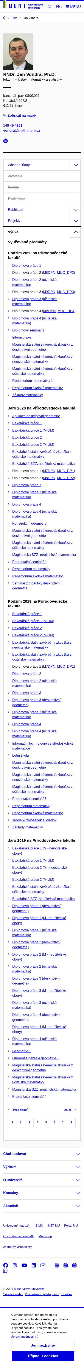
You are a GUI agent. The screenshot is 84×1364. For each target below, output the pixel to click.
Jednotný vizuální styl (17, 1246)
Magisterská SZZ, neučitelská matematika (44, 555)
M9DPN (49, 292)
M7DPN (49, 471)
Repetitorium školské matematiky (37, 388)
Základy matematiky (27, 395)
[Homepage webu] (23, 5)
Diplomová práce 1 (26, 265)
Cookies (66, 1294)
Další (67, 1109)
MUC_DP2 (65, 272)
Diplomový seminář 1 (28, 330)
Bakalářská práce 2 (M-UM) (33, 444)
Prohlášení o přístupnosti (42, 1294)
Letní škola (20, 755)
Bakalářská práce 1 (27, 423)
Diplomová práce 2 (26, 674)
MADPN (49, 311)
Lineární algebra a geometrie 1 (35, 1058)
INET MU (53, 1225)
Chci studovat (14, 1154)
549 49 (12, 125)
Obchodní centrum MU (18, 1236)
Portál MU (71, 1225)
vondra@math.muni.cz (21, 130)
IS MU (39, 1225)
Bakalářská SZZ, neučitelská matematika (43, 463)
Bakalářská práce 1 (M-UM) (33, 430)
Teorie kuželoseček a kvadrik (34, 820)
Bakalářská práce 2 (27, 437)
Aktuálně (10, 1206)
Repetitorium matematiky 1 (32, 380)
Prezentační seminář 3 (29, 799)
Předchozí (20, 1109)
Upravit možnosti (22, 1336)
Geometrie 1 (21, 1051)
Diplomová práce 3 (26, 485)
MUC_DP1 (65, 471)
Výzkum (9, 1167)
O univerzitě (13, 1180)
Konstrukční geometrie (29, 523)
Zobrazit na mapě (22, 115)
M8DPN (49, 272)
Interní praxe (21, 337)
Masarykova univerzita (29, 1288)
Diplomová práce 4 (26, 504)
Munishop (45, 1236)
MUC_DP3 (65, 292)
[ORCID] (6, 141)
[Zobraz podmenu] (74, 1153)
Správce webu (13, 1294)
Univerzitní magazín (16, 1225)
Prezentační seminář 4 (29, 562)
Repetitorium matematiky (31, 569)
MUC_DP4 (66, 311)
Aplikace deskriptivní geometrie (36, 416)
